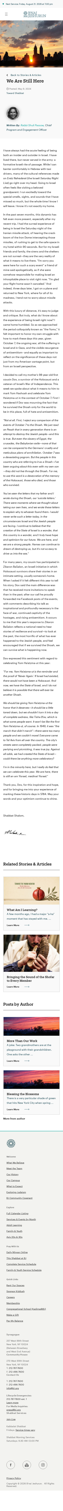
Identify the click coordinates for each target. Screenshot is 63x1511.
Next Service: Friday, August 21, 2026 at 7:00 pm (29, 4)
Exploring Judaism (16, 1192)
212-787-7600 (16, 1368)
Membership (13, 1303)
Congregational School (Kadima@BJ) (26, 1309)
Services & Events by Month (21, 1219)
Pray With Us (12, 1246)
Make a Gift (12, 1314)
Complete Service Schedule (21, 1264)
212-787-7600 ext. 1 (16, 1399)
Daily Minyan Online (17, 1252)
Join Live (11, 1419)
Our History (12, 1174)
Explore (10, 1207)
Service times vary (25, 1430)
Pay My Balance (14, 1320)
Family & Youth (14, 1231)
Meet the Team (14, 1168)
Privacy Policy (13, 1478)
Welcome (11, 1156)
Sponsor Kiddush (15, 1291)
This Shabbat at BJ (16, 1258)
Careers (10, 1297)
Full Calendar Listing (17, 1213)
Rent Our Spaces (15, 1285)
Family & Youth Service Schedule (24, 1270)
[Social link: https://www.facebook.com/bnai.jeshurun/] (10, 1465)
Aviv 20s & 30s (14, 1237)
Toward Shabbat (15, 93)
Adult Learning (14, 1225)
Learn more (12, 1402)
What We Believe (15, 1162)
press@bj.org (13, 1409)
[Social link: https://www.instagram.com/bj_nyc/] (43, 1465)
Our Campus (13, 1180)
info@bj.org (12, 1388)
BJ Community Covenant (19, 1198)
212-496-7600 (16, 1371)
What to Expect (14, 1186)
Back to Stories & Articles (26, 75)
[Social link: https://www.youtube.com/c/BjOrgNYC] (27, 1465)
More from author (14, 1118)
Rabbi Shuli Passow (32, 125)
